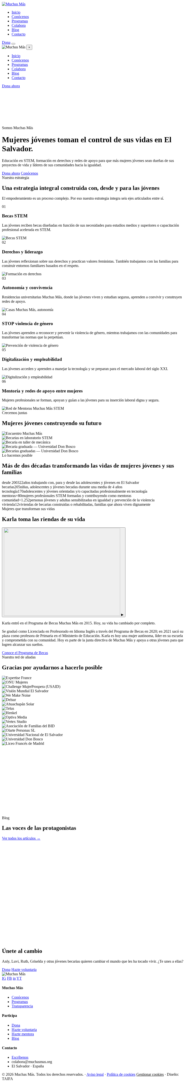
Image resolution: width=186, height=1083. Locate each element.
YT (19, 978)
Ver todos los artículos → (21, 838)
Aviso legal (95, 1074)
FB (9, 978)
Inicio (16, 12)
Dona (6, 42)
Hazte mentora (23, 1034)
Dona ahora (11, 86)
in (14, 978)
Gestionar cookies (150, 1074)
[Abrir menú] (13, 43)
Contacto (18, 34)
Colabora (19, 25)
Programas (20, 21)
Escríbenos (20, 1057)
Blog (15, 30)
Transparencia (22, 1006)
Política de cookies (121, 1074)
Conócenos (20, 17)
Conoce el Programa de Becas (25, 653)
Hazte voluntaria (24, 970)
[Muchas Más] (13, 4)
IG (4, 978)
